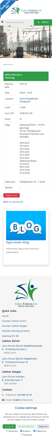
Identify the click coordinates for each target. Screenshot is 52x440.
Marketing (27, 435)
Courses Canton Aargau (14, 325)
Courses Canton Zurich (14, 320)
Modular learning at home (16, 330)
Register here (11, 195)
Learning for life (10, 335)
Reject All (43, 426)
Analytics (27, 431)
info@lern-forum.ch (22, 399)
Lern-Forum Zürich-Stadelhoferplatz (22, 345)
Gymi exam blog (17, 242)
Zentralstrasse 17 (14, 380)
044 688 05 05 (24, 394)
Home (5, 316)
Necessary (13, 431)
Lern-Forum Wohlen (13, 376)
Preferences (41, 431)
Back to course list (13, 201)
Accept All (9, 426)
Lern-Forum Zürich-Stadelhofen (19, 358)
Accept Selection (26, 426)
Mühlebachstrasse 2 (16, 349)
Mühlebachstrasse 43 (16, 362)
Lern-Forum (8, 64)
